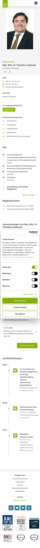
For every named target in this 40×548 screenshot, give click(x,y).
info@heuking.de (20, 500)
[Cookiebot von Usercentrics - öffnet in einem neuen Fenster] (29, 232)
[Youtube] (17, 507)
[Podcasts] (28, 507)
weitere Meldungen (27, 346)
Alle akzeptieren (20, 300)
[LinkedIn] (11, 507)
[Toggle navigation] (5, 4)
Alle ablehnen (20, 314)
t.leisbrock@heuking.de (14, 87)
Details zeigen (28, 294)
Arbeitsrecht (9, 110)
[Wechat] (23, 507)
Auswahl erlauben (20, 307)
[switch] (35, 273)
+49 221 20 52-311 (12, 81)
